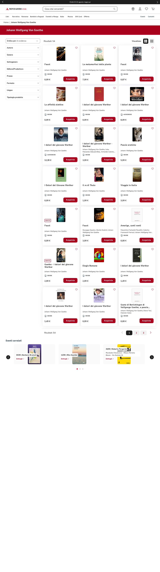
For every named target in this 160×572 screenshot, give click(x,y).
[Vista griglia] (145, 41)
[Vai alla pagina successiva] (151, 332)
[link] (133, 9)
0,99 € (47, 80)
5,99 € (123, 160)
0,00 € (123, 241)
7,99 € (85, 80)
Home (6, 22)
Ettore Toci (147, 311)
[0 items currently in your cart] (153, 8)
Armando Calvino (107, 152)
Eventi (142, 16)
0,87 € (123, 80)
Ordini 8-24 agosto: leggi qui (80, 2)
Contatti (151, 16)
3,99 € (85, 160)
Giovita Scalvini (101, 230)
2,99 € (47, 281)
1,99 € (85, 200)
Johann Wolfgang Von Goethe (56, 70)
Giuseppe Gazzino (89, 230)
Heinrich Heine (126, 313)
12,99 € (48, 160)
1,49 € (123, 281)
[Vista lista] (151, 41)
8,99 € (123, 120)
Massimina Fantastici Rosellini (131, 230)
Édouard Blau (95, 152)
